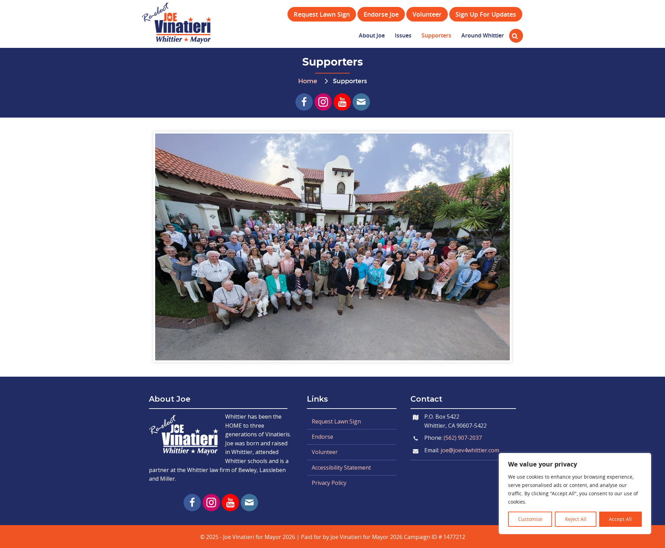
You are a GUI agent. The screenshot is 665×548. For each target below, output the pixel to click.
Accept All (620, 519)
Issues (403, 35)
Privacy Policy (329, 483)
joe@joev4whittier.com (470, 450)
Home (307, 81)
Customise (530, 519)
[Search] (513, 35)
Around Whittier (482, 35)
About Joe (372, 35)
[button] (304, 102)
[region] (575, 493)
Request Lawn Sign (336, 421)
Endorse (322, 436)
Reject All (575, 519)
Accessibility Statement (341, 467)
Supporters (436, 35)
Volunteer (325, 452)
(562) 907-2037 (463, 438)
